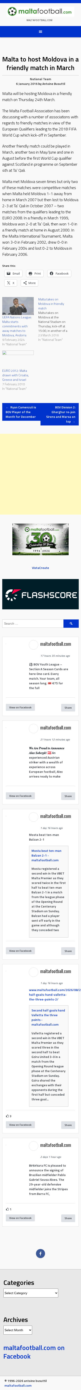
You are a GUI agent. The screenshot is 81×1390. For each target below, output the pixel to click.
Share (68, 707)
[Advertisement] (40, 474)
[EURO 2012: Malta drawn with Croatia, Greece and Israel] (18, 359)
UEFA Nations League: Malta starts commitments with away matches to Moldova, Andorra (17, 326)
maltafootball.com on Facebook (34, 1351)
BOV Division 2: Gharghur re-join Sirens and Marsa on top (60, 414)
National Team (40, 79)
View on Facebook (20, 707)
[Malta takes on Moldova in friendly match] (56, 319)
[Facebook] (40, 1253)
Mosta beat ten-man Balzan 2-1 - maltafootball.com (46, 855)
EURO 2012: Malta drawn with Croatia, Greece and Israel (15, 375)
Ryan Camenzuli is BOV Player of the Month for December (21, 412)
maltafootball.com (39, 20)
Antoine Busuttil (53, 83)
